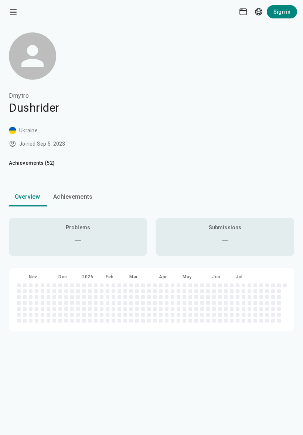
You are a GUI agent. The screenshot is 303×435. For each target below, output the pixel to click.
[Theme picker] (243, 11)
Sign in (281, 12)
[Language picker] (258, 11)
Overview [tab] (27, 196)
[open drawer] (13, 11)
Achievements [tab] (72, 196)
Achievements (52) (32, 163)
